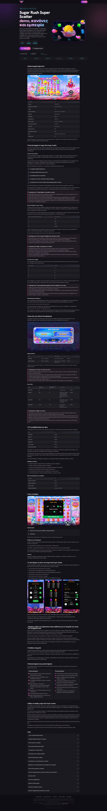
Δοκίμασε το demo (38, 48)
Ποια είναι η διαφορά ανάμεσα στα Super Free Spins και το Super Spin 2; (42, 772)
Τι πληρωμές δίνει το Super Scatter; (35, 750)
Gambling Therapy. (65, 803)
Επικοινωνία (69, 796)
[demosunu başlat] (69, 31)
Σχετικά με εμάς (39, 796)
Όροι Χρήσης (54, 796)
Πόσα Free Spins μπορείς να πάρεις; (35, 757)
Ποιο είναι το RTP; (31, 775)
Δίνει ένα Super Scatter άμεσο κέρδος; (36, 746)
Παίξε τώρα (26, 48)
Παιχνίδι (84, 1)
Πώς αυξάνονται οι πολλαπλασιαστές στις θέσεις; (38, 761)
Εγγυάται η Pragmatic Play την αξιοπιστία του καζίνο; (39, 790)
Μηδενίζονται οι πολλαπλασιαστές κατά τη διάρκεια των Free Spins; (42, 764)
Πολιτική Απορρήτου (47, 796)
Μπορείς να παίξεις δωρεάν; (34, 783)
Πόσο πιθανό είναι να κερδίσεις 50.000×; (36, 753)
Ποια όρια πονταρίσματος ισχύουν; (35, 786)
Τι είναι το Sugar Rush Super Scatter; (35, 735)
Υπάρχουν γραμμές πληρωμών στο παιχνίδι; (37, 739)
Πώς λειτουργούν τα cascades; (34, 742)
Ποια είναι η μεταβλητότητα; (34, 779)
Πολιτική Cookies (62, 796)
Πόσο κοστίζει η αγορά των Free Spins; (36, 768)
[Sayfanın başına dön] (21, 2)
